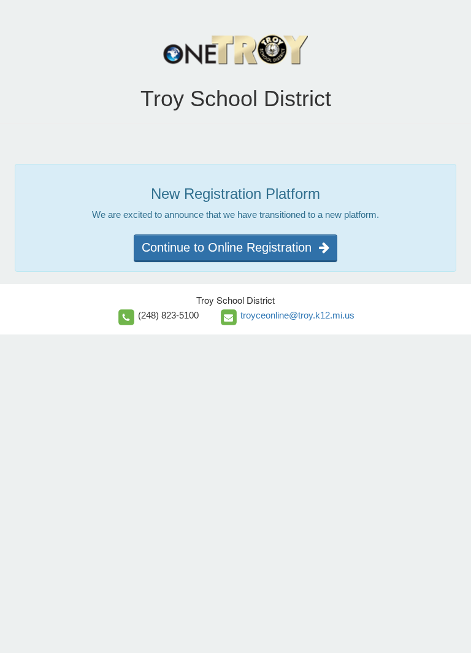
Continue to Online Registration (230, 247)
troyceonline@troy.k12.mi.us (297, 315)
